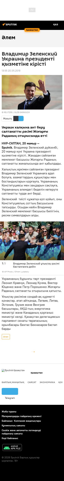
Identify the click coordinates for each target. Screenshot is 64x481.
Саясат (32, 382)
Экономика (47, 382)
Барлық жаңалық (13, 382)
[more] (60, 271)
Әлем (5, 336)
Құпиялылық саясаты (13, 425)
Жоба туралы (9, 411)
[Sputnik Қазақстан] (10, 25)
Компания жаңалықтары (27, 420)
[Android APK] (12, 448)
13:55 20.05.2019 (11, 70)
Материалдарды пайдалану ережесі (21, 416)
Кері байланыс (10, 438)
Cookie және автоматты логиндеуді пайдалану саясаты (21, 432)
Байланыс (7, 420)
